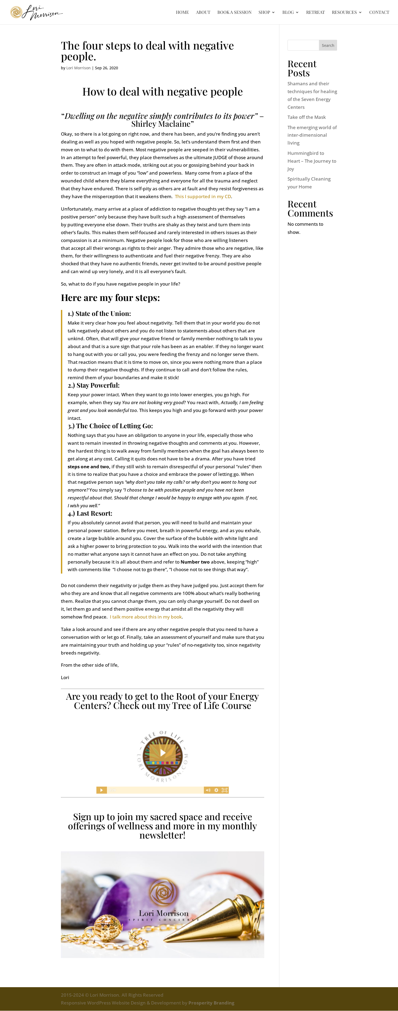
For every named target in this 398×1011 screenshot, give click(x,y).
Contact (379, 12)
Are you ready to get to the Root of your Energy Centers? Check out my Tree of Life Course (162, 700)
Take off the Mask (307, 117)
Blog (288, 12)
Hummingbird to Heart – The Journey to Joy (312, 161)
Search (328, 45)
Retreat (315, 12)
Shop (264, 12)
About (203, 12)
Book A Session (234, 12)
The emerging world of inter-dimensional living (312, 135)
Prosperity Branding (211, 1003)
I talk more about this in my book (146, 617)
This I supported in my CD (203, 196)
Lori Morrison (78, 67)
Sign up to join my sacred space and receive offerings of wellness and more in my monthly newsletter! (162, 825)
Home (182, 12)
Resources (344, 12)
